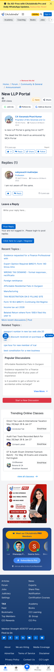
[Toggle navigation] (23, 14)
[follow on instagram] (16, 638)
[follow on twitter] (4, 638)
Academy (8, 20)
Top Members (8, 616)
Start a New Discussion (27, 400)
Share (31, 151)
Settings (6, 597)
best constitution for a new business (22, 350)
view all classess (25, 476)
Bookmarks (7, 612)
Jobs (42, 20)
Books (33, 20)
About (7, 647)
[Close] (51, 3)
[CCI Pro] (27, 504)
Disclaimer (44, 653)
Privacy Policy (12, 659)
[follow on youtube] (29, 638)
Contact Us (29, 659)
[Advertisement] (27, 51)
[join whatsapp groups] (35, 638)
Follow (42, 151)
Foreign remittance (13, 280)
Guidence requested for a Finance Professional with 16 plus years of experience (21, 372)
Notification (34, 593)
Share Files (34, 589)
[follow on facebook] (10, 638)
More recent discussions (14, 320)
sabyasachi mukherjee (26, 172)
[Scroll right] (51, 19)
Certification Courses (39, 597)
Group (34, 616)
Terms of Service (26, 653)
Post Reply (8, 226)
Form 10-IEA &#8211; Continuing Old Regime (26, 302)
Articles (5, 581)
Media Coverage (41, 647)
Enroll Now (41, 429)
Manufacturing (11, 291)
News (31, 581)
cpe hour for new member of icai (20, 345)
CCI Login (44, 659)
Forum (5, 585)
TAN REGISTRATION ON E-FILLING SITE (23, 296)
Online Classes (27, 413)
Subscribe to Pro (29, 560)
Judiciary (6, 593)
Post (30, 320)
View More (39, 391)
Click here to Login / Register (17, 241)
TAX (4, 603)
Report (46, 147)
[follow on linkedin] (23, 638)
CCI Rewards (8, 620)
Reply (20, 151)
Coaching (21, 20)
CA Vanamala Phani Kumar (28, 116)
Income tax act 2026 (14, 307)
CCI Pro (32, 620)
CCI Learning (35, 612)
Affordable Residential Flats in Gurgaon (23, 286)
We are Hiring (22, 647)
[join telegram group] (42, 638)
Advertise (9, 653)
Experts (32, 585)
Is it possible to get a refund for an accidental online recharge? (22, 382)
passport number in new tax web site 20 (24, 331)
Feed (4, 608)
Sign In (48, 14)
